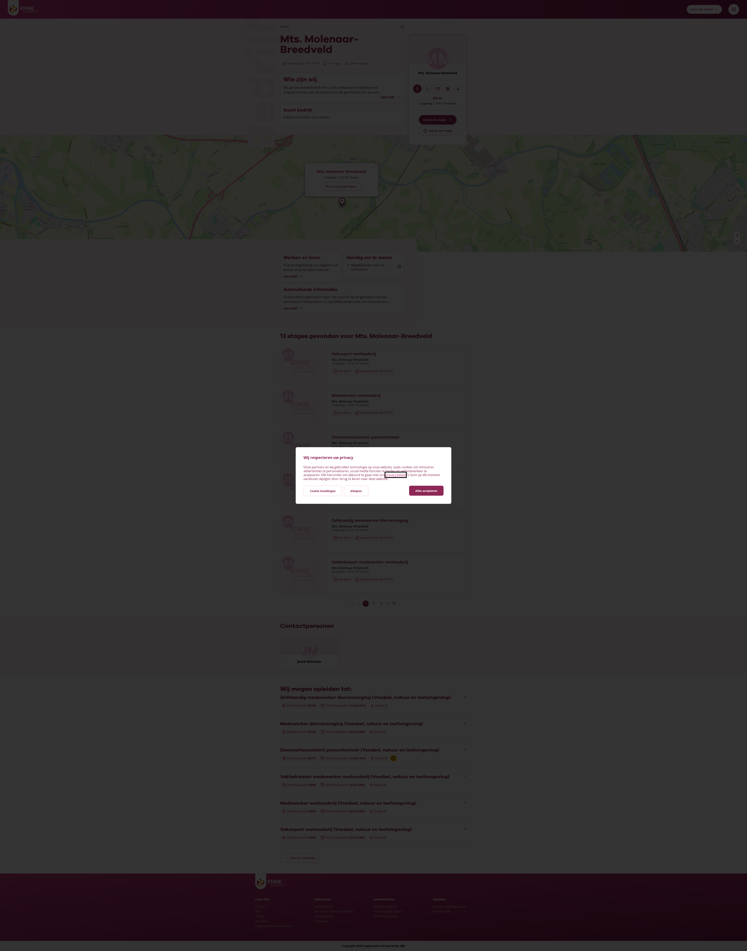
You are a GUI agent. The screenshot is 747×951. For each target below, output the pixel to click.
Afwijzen (356, 491)
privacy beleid (396, 475)
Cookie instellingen (323, 491)
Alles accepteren (426, 491)
